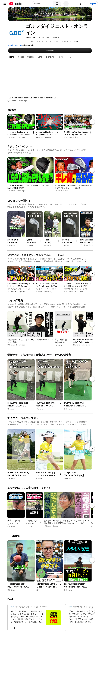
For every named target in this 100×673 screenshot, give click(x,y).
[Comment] (54, 628)
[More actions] (33, 132)
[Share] (48, 628)
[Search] (57, 3)
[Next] (92, 122)
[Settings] (80, 3)
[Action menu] (60, 628)
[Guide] (4, 3)
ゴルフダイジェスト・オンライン (19, 289)
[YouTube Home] (15, 3)
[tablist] (50, 57)
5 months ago (45, 607)
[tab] (11, 57)
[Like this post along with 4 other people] (12, 628)
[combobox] (43, 3)
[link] (36, 618)
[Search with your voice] (66, 3)
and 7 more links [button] (28, 45)
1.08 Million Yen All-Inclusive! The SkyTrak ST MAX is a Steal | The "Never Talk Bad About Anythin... (33, 98)
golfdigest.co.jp (15, 45)
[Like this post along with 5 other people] (69, 628)
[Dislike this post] (18, 628)
